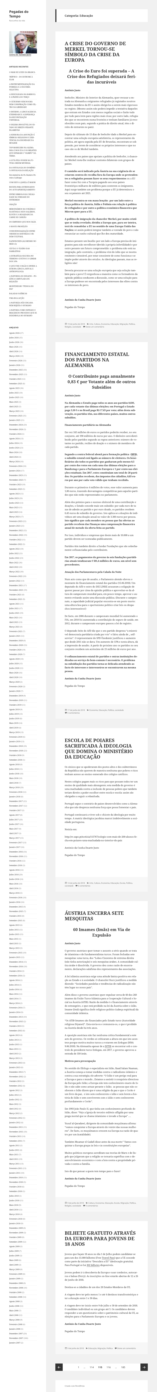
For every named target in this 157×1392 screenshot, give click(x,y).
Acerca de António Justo (20, 54)
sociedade (76, 326)
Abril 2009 (13, 1265)
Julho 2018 (14, 769)
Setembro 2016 (15, 865)
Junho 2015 (14, 934)
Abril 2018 (13, 783)
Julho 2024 (14, 443)
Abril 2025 (13, 406)
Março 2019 (14, 732)
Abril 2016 (13, 888)
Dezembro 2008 (16, 1283)
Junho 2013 (14, 1044)
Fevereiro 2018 (15, 792)
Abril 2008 (13, 1315)
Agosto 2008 (14, 1301)
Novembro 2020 (16, 645)
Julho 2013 (14, 1040)
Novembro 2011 (16, 1131)
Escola (122, 883)
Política (132, 324)
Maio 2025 (13, 402)
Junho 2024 (14, 447)
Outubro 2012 (15, 1081)
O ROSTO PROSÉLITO (18, 226)
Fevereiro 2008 (15, 1324)
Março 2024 (14, 461)
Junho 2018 (14, 773)
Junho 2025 (14, 397)
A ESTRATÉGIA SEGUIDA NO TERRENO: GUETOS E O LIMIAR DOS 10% (22, 259)
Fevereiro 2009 (15, 1274)
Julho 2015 (14, 929)
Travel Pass (108, 1257)
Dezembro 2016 (16, 851)
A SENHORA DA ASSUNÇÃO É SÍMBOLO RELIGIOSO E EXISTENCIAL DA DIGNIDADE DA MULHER (22, 138)
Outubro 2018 (15, 755)
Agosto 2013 (14, 1035)
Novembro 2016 (16, 856)
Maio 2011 (13, 1154)
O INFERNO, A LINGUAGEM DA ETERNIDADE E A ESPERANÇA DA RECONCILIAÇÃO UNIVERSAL (22, 115)
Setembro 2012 (15, 1085)
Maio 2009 (13, 1260)
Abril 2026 (13, 351)
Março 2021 (14, 626)
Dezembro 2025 (16, 369)
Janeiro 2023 (14, 526)
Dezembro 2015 (16, 906)
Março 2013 (14, 1058)
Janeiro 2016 (14, 902)
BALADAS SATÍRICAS (18, 293)
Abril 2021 (13, 622)
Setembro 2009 (15, 1242)
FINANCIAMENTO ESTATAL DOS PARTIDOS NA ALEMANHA (97, 359)
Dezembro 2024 (16, 424)
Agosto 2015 (14, 925)
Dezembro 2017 (16, 801)
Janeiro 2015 (14, 957)
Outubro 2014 (15, 971)
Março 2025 (14, 411)
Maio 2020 (13, 672)
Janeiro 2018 (14, 796)
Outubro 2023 (15, 484)
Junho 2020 (14, 668)
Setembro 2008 (15, 1297)
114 (93, 1367)
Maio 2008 (13, 1310)
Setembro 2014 (15, 975)
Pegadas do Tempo (19, 13)
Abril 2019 (13, 727)
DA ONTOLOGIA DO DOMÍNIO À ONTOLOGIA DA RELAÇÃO (22, 169)
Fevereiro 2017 (15, 842)
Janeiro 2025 (14, 420)
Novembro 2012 (16, 1076)
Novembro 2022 (16, 535)
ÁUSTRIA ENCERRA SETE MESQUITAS (94, 916)
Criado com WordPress (74, 1386)
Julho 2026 (14, 337)
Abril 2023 (13, 512)
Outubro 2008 (15, 1292)
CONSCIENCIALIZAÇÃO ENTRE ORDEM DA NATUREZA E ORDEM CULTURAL (22, 234)
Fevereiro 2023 (15, 521)
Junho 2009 (14, 1255)
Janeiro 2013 (14, 1067)
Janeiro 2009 (14, 1278)
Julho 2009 (14, 1251)
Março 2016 (14, 893)
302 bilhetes (93, 1265)
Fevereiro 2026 (15, 360)
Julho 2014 (14, 985)
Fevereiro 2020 (15, 686)
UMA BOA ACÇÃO (16, 298)
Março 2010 (14, 1214)
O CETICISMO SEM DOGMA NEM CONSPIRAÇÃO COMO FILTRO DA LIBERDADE (22, 104)
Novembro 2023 (16, 480)
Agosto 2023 (14, 493)
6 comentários (84, 885)
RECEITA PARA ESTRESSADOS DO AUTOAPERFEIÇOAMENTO (22, 188)
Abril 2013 (13, 1053)
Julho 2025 (14, 392)
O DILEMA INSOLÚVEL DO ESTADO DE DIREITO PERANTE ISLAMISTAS (22, 127)
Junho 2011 (14, 1150)
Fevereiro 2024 (15, 466)
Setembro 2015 (15, 920)
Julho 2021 (14, 608)
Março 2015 (14, 948)
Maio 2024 (13, 452)
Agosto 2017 (14, 815)
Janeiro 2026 (14, 365)
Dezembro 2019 (16, 695)
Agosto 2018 (14, 764)
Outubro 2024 (15, 434)
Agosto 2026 (14, 333)
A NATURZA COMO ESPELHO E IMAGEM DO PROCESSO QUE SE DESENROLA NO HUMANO (23, 313)
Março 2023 (14, 516)
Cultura (97, 324)
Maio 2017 (13, 828)
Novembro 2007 (16, 1338)
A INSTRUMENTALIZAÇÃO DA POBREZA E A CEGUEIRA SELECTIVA (22, 87)
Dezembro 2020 (16, 640)
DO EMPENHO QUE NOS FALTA (22, 222)
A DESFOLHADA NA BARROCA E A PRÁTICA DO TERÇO (22, 95)
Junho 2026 (14, 342)
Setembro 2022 (15, 544)
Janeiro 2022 (14, 581)
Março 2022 (14, 571)
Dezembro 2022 (16, 530)
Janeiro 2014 (14, 1012)
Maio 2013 (13, 1049)
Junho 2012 (14, 1099)
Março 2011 (14, 1163)
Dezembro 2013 (16, 1017)
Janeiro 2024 (14, 470)
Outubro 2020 (15, 649)
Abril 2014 (13, 998)
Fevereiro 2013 (15, 1062)
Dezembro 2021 (16, 585)
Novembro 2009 (16, 1232)
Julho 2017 (14, 819)
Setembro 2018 (15, 760)
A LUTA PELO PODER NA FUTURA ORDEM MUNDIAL (21, 161)
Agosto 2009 (14, 1246)
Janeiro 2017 (14, 847)
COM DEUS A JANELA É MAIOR (22, 182)
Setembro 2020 (15, 654)
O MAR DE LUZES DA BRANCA (22, 72)
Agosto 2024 (14, 438)
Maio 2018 (13, 778)
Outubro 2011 (15, 1136)
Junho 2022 (14, 558)
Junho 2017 (14, 824)
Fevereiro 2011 (15, 1168)
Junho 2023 (14, 503)
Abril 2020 (13, 677)
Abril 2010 (13, 1209)
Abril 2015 (13, 943)
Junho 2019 (14, 718)
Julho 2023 (14, 498)
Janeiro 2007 (14, 1342)
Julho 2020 (14, 663)
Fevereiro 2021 (15, 631)
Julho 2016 (14, 874)
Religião (68, 326)
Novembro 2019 (16, 700)
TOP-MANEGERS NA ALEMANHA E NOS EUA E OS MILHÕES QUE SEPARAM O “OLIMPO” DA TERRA (23, 151)
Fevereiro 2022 (15, 576)
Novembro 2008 (16, 1287)
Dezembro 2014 (16, 962)
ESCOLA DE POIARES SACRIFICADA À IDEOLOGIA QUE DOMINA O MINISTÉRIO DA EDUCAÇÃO (99, 748)
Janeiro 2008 (14, 1329)
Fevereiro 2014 (15, 1007)
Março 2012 (14, 1113)
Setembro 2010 (15, 1191)
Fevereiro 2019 (15, 737)
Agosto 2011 (14, 1145)
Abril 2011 (13, 1159)
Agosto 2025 (14, 388)
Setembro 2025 (15, 383)
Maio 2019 (13, 723)
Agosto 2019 (14, 709)
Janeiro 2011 (14, 1173)
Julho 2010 (14, 1196)
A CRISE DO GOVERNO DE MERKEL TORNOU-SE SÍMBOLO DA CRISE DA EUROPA (95, 51)
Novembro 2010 (16, 1182)
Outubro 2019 (15, 705)
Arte (91, 324)
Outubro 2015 (15, 916)
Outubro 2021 (15, 594)
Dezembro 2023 (16, 475)
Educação (115, 324)
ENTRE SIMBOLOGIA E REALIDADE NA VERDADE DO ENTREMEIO (22, 197)
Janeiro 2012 (14, 1122)
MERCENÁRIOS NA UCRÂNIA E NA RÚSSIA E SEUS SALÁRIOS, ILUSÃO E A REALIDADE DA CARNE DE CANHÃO (22, 213)
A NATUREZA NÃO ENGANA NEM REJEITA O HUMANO (21, 304)
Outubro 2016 (15, 860)
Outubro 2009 (15, 1237)
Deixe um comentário (95, 326)
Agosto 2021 (14, 604)
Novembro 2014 (16, 966)
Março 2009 (14, 1269)
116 (110, 1367)
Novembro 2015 (16, 911)
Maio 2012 (13, 1104)
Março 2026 (14, 356)
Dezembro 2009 (16, 1228)
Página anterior (59, 1367)
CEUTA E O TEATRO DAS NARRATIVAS (19, 250)
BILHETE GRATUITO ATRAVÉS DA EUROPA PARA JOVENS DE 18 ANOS (100, 1238)
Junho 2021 (14, 613)
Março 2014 (14, 1003)
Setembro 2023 (15, 489)
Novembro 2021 (16, 590)
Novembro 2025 (16, 374)
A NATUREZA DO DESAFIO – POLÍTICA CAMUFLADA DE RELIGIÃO (23, 279)
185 (124, 1367)
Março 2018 (14, 787)
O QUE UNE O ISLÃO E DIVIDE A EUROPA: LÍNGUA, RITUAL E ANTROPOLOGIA (23, 269)
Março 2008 (14, 1319)
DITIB (108, 1046)
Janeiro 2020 (14, 691)
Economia (105, 324)
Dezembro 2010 (16, 1177)
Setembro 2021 (15, 599)
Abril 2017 (13, 833)
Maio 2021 (13, 617)
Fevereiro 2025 (15, 415)
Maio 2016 (13, 883)
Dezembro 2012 (16, 1072)
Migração (124, 324)
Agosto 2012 (14, 1090)
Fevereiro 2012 (15, 1118)
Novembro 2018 (16, 750)
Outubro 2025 (15, 379)
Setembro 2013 (15, 1030)
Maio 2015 (13, 939)
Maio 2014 (13, 994)
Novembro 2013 (16, 1021)
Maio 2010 (13, 1205)
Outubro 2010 (15, 1186)
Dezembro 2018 (16, 746)
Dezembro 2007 (16, 1333)
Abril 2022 (13, 567)
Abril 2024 (13, 457)
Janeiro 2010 (14, 1223)
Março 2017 (14, 838)
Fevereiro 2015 (15, 952)
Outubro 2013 (15, 1026)
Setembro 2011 (15, 1141)
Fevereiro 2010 (15, 1219)
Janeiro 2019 (14, 741)
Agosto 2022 (14, 549)
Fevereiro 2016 (15, 897)
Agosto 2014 (14, 980)
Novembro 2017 (16, 806)
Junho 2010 (14, 1200)
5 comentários (73, 713)
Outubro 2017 (15, 810)
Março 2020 (14, 682)
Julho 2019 (14, 714)
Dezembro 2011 (16, 1127)
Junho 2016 (14, 879)
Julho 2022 (14, 553)
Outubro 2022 (15, 539)
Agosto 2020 (14, 659)
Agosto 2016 (14, 870)
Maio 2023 (13, 507)
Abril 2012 (13, 1108)
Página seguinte (144, 1367)
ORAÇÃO (13, 204)
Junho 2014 (14, 989)
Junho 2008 (14, 1306)
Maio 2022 (13, 562)
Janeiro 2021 (14, 636)
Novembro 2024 (16, 429)
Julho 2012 (14, 1095)
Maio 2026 (13, 347)
